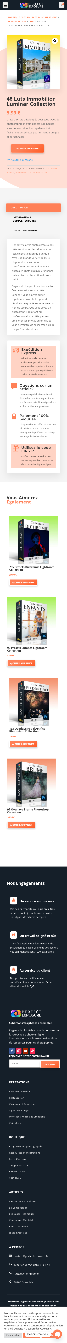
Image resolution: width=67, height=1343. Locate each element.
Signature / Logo (19, 1110)
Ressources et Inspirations (24, 1152)
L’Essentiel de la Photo (22, 1201)
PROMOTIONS (17, 1171)
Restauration (16, 1097)
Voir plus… (15, 1122)
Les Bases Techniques (22, 1213)
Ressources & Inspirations (40, 17)
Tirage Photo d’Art (20, 1165)
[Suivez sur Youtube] (25, 1051)
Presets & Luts (17, 21)
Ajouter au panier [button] (23, 582)
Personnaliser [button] (13, 1335)
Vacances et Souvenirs (22, 1104)
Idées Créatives (18, 1232)
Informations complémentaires (24, 219)
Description (19, 207)
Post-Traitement (18, 1226)
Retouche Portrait (19, 1091)
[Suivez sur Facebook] (12, 1051)
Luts (32, 21)
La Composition (18, 1207)
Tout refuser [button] (31, 1335)
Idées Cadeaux (17, 1159)
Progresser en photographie (25, 1146)
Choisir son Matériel (21, 1220)
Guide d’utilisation (25, 230)
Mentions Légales (18, 1301)
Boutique (14, 17)
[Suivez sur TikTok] (32, 1051)
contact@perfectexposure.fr (31, 1256)
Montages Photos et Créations (27, 1116)
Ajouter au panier (27, 148)
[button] (55, 41)
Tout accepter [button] (51, 1335)
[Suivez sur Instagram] (18, 1051)
